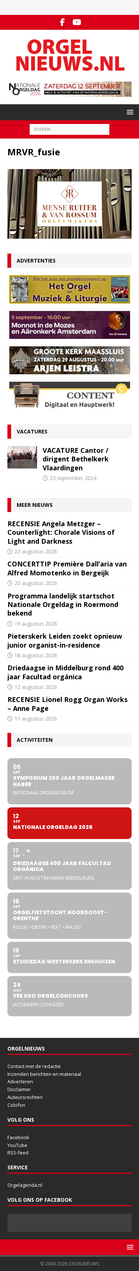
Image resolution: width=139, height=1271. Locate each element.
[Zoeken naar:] (69, 129)
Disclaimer (19, 1089)
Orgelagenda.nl (24, 1185)
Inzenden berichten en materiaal (44, 1074)
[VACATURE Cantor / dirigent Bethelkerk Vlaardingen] (22, 457)
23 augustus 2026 (35, 551)
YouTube (17, 1145)
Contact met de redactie (34, 1066)
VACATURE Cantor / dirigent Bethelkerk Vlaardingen (76, 459)
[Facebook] (62, 22)
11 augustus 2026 (35, 718)
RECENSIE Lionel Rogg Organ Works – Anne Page (67, 703)
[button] (128, 112)
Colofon (16, 1105)
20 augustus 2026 (35, 583)
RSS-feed (18, 1152)
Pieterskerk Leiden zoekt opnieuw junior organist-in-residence (64, 640)
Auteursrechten (25, 1097)
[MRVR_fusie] (69, 234)
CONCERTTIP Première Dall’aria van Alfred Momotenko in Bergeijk (67, 568)
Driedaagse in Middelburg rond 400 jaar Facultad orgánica (65, 672)
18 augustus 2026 (35, 655)
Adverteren (20, 1081)
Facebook (18, 1137)
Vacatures (32, 431)
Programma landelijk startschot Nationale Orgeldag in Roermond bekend (62, 604)
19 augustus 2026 (35, 623)
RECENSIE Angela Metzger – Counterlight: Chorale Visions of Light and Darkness (61, 532)
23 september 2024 (73, 478)
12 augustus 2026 (35, 686)
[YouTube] (76, 22)
